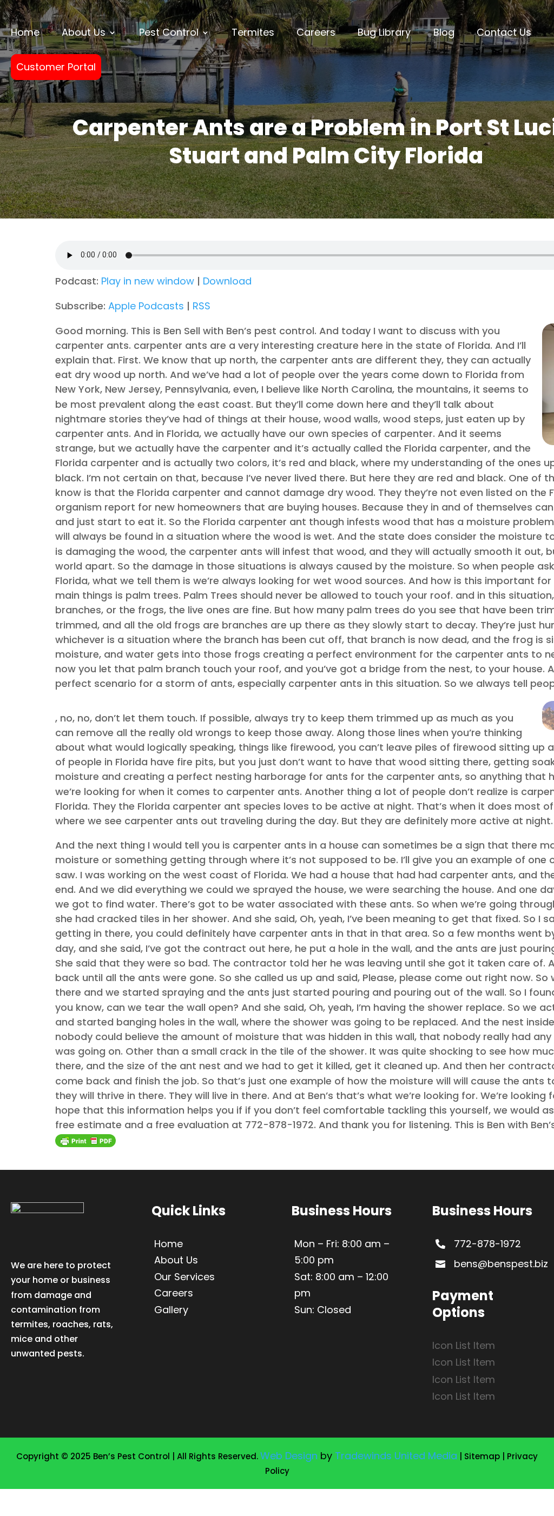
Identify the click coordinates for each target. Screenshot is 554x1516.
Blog (443, 32)
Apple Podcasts (146, 306)
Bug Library (384, 32)
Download (227, 281)
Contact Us (504, 32)
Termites (253, 32)
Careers (315, 32)
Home (25, 32)
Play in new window (147, 281)
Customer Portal (56, 67)
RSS (201, 306)
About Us (83, 32)
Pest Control (169, 32)
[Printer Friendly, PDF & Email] (85, 1140)
